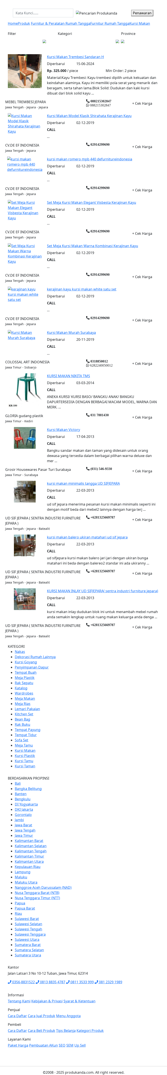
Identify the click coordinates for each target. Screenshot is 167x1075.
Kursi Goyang (26, 662)
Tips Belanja (66, 1030)
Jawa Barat (23, 825)
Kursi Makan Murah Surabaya (71, 332)
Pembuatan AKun (43, 1045)
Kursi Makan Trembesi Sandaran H (75, 56)
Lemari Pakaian (27, 708)
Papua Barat (25, 908)
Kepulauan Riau (27, 866)
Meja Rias (22, 703)
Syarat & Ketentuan (79, 1001)
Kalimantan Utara (29, 861)
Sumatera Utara (28, 955)
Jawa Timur (24, 835)
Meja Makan (25, 698)
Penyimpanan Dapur (32, 667)
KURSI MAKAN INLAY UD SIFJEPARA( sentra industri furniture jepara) (102, 591)
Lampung (22, 871)
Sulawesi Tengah (28, 929)
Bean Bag (22, 719)
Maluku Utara (26, 882)
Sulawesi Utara (27, 939)
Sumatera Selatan (29, 950)
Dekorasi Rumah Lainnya (35, 656)
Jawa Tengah (25, 830)
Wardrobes (24, 693)
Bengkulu (22, 799)
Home (13, 23)
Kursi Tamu (24, 761)
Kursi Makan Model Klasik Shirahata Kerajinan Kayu (89, 115)
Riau (18, 913)
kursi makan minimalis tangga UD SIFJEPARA (83, 483)
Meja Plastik (25, 677)
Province (128, 33)
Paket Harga (18, 1045)
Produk (24, 23)
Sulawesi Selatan (28, 924)
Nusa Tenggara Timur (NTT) (37, 898)
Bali (18, 783)
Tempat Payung (27, 729)
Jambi (19, 819)
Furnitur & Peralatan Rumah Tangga (60, 23)
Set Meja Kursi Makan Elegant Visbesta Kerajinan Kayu (91, 202)
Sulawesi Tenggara (30, 934)
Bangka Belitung (28, 788)
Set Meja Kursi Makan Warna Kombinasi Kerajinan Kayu (92, 245)
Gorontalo (23, 814)
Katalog (21, 688)
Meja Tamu (24, 745)
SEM (69, 1045)
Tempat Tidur (26, 734)
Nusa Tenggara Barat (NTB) (37, 892)
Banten (21, 793)
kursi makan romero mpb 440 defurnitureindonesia (89, 159)
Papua (20, 903)
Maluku (21, 877)
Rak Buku (22, 724)
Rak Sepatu (24, 682)
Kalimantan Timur (29, 856)
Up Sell (80, 1045)
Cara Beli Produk (41, 1030)
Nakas (20, 651)
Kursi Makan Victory (63, 429)
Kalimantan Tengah (31, 851)
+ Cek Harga (142, 103)
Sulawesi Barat (27, 918)
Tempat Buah (26, 672)
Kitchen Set (24, 714)
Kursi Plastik (25, 755)
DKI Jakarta (24, 809)
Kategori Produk (90, 1030)
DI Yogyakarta (26, 804)
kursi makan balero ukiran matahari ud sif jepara (87, 537)
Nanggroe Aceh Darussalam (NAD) (43, 887)
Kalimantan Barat (29, 840)
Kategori (65, 33)
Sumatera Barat (28, 944)
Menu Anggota (68, 1015)
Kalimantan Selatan (31, 845)
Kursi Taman (25, 766)
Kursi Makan (139, 23)
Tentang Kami (19, 1001)
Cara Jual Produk (41, 1015)
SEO (62, 1045)
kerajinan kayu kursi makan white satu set (81, 289)
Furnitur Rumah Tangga (109, 23)
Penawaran (142, 13)
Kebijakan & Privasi (47, 1001)
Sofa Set (21, 740)
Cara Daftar (17, 1015)
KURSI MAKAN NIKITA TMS (68, 376)
